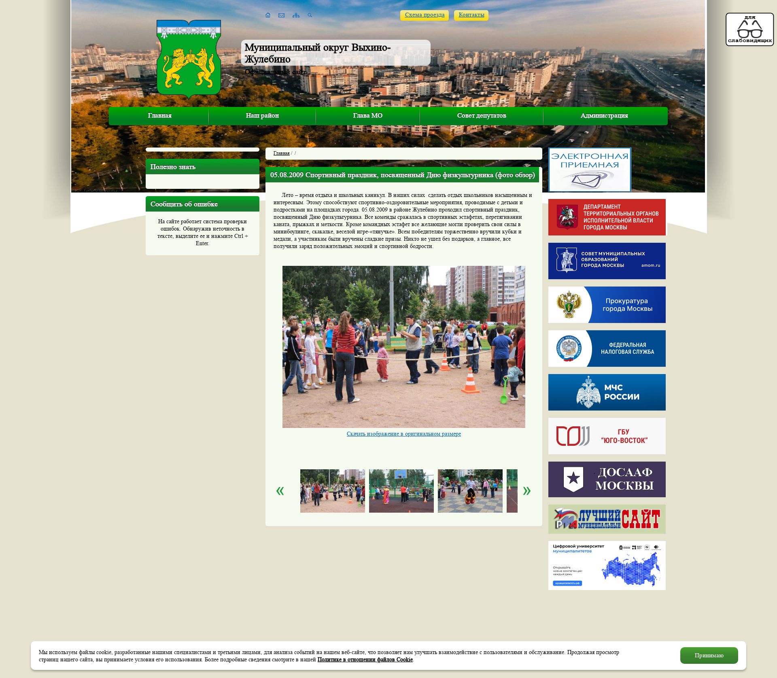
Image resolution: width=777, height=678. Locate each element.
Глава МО (367, 115)
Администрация (604, 115)
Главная (160, 115)
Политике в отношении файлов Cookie (365, 659)
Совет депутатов (481, 115)
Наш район (262, 115)
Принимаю (709, 655)
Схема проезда (425, 14)
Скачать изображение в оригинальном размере (404, 433)
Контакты (471, 14)
